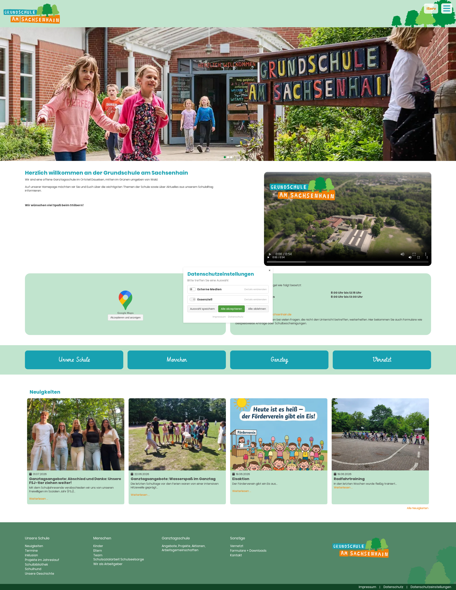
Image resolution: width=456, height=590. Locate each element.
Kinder (98, 546)
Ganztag (279, 360)
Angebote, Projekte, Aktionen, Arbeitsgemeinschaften (183, 548)
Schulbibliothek (36, 564)
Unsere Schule (74, 360)
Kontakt (236, 555)
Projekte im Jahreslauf (42, 560)
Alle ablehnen (257, 309)
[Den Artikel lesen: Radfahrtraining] (380, 468)
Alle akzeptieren (231, 309)
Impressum (367, 587)
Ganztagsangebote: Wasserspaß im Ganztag (173, 478)
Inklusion (31, 555)
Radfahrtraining (349, 478)
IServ (431, 8)
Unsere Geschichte (39, 573)
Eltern (97, 550)
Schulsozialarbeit (106, 559)
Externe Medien (209, 289)
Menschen (177, 360)
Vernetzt (382, 360)
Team (97, 555)
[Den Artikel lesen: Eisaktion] (278, 468)
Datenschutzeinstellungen (431, 587)
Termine (31, 550)
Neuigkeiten (34, 546)
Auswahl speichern (202, 309)
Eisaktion (240, 478)
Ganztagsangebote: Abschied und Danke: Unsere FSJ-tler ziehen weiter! (75, 480)
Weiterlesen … (38, 499)
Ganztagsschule (176, 538)
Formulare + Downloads (248, 550)
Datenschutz (393, 587)
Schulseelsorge (132, 559)
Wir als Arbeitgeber (108, 564)
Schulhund (33, 569)
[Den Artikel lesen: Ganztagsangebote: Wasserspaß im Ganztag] (177, 468)
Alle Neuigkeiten (417, 508)
